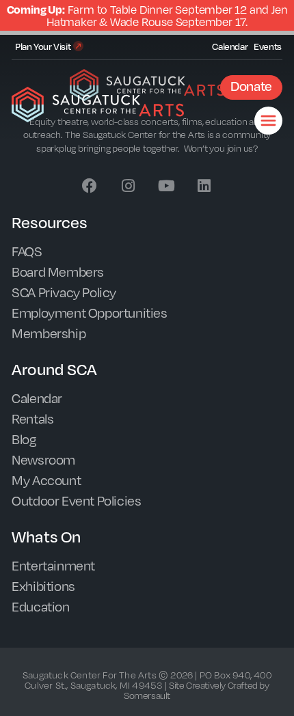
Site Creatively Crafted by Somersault (196, 690)
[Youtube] (166, 185)
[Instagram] (127, 185)
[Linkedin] (204, 185)
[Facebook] (89, 185)
